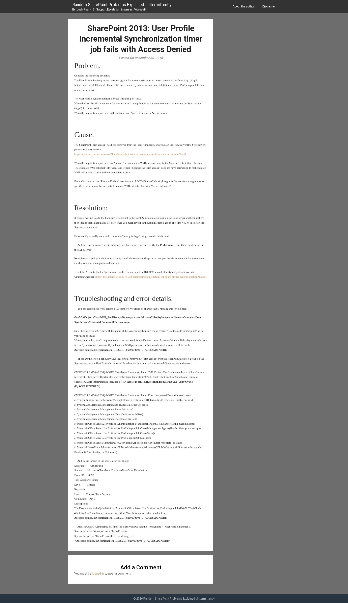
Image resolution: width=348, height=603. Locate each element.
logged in (98, 573)
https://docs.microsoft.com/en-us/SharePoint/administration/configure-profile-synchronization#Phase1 (130, 154)
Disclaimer (269, 6)
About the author (243, 6)
